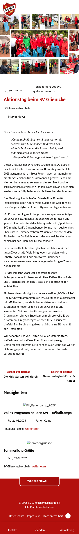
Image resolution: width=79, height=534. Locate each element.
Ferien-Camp (43, 420)
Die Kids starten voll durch (21, 376)
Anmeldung (67, 530)
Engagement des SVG (48, 86)
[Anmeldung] (67, 525)
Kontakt (12, 530)
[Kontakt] (11, 525)
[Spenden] (39, 525)
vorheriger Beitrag (18, 372)
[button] (73, 7)
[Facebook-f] (68, 515)
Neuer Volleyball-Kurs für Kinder (59, 378)
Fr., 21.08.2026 (17, 420)
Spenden (40, 530)
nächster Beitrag (62, 372)
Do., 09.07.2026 (17, 458)
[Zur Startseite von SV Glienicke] (9, 9)
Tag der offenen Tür (43, 91)
